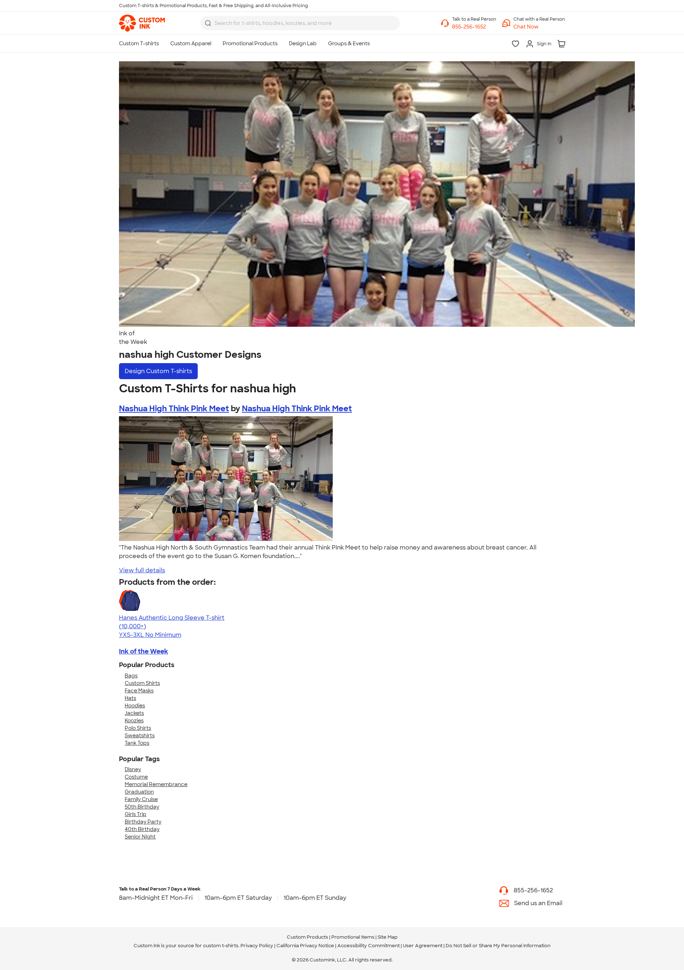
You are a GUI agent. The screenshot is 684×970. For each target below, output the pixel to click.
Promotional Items (352, 937)
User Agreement (422, 946)
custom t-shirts (220, 946)
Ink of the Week (143, 651)
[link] (142, 23)
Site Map (388, 937)
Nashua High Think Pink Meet (174, 408)
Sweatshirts (140, 735)
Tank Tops (137, 743)
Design (158, 371)
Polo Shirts (138, 728)
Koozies (134, 720)
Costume (136, 777)
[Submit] (208, 23)
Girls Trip (135, 814)
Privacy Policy (256, 946)
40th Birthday (142, 829)
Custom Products (307, 937)
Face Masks (139, 690)
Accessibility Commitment (368, 946)
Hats (130, 698)
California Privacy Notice (305, 946)
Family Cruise (141, 799)
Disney (133, 769)
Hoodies (135, 705)
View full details (142, 570)
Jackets (134, 713)
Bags (131, 675)
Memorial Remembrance (156, 784)
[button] (539, 27)
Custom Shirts (142, 683)
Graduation (139, 792)
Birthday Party (143, 822)
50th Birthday (142, 807)
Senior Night (140, 837)
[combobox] (300, 23)
